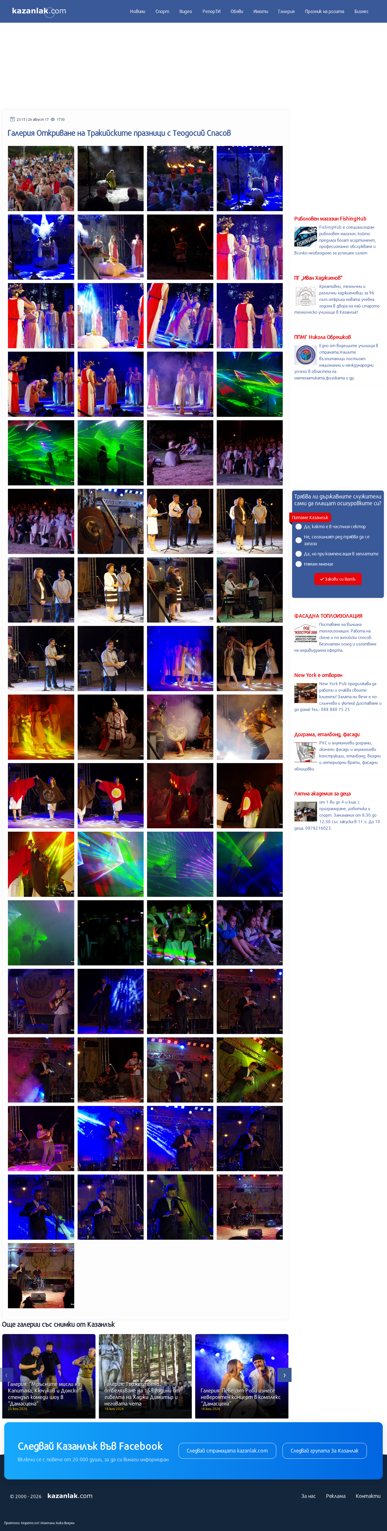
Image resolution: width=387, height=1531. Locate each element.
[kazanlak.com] (70, 1496)
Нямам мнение (318, 563)
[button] (284, 1375)
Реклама (336, 1496)
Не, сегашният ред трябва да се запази (336, 540)
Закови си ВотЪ (340, 578)
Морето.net (30, 1523)
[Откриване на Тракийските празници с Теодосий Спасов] (41, 178)
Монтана (48, 1523)
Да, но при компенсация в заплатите (341, 553)
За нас (308, 1496)
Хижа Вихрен (65, 1523)
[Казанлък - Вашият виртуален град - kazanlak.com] (39, 11)
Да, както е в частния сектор (335, 526)
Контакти (368, 1496)
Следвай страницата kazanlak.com (227, 1450)
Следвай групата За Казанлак (325, 1450)
